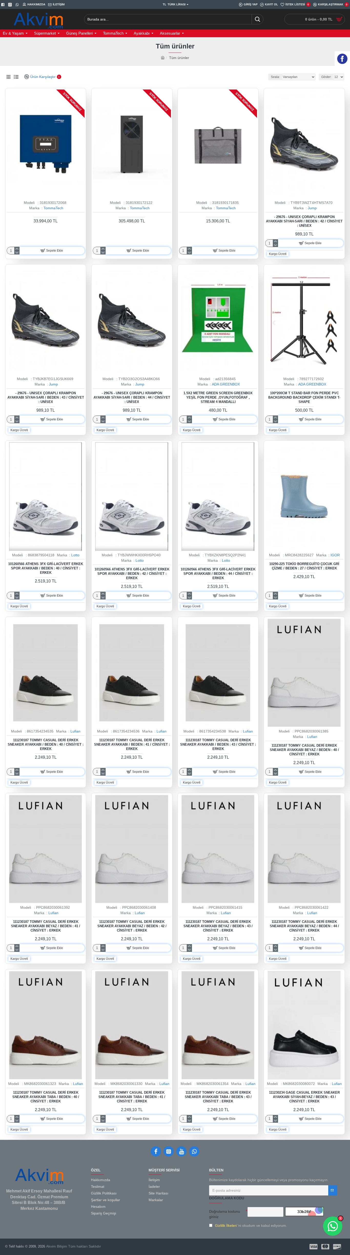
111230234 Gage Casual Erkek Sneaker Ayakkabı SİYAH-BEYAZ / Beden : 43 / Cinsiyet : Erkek (304, 1097)
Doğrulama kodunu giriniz (224, 1214)
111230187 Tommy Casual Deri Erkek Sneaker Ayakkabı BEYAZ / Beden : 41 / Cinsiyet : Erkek (45, 926)
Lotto (75, 555)
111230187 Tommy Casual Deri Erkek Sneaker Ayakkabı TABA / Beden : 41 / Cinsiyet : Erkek (131, 1097)
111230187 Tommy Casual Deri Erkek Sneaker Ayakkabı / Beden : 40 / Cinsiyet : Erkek (46, 744)
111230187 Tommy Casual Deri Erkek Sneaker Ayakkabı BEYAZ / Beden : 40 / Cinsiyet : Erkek (304, 750)
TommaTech (53, 208)
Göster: (326, 77)
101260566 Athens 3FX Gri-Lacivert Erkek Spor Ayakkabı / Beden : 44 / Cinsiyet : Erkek (218, 573)
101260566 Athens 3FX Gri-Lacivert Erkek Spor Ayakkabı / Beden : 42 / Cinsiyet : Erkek (132, 573)
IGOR (335, 555)
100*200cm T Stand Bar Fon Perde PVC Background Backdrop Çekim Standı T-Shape (304, 397)
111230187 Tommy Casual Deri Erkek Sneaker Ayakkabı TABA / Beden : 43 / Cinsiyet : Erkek (218, 1097)
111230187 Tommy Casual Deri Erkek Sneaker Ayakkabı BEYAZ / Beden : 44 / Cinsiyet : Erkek (304, 926)
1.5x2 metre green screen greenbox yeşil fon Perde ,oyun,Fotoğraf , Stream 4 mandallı (218, 397)
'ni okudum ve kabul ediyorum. (251, 1225)
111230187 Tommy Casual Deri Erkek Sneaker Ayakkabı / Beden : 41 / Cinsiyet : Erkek (132, 744)
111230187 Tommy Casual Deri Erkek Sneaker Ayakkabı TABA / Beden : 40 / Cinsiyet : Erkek (45, 1097)
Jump (312, 208)
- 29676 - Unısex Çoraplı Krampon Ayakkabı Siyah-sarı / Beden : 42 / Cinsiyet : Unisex (304, 221)
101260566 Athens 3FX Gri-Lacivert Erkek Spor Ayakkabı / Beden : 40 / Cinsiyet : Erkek (45, 568)
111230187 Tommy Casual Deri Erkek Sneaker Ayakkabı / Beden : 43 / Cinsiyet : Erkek (218, 744)
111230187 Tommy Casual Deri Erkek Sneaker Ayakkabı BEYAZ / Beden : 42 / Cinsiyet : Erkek (132, 926)
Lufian (75, 731)
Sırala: (275, 77)
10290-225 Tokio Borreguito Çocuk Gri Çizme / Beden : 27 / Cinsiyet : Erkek (304, 566)
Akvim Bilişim (56, 1246)
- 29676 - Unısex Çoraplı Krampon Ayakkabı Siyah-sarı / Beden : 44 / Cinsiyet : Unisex (132, 397)
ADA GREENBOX (226, 384)
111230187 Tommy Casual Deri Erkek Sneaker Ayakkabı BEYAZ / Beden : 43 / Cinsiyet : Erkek (218, 926)
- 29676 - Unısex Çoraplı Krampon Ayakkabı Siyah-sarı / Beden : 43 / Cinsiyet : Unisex (45, 397)
